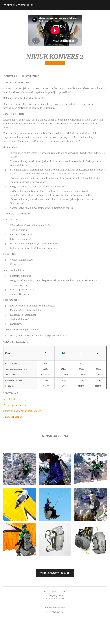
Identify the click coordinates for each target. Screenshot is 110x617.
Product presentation (14, 405)
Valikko (104, 5)
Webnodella (57, 612)
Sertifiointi (9, 399)
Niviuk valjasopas (12, 416)
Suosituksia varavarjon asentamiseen (22, 411)
